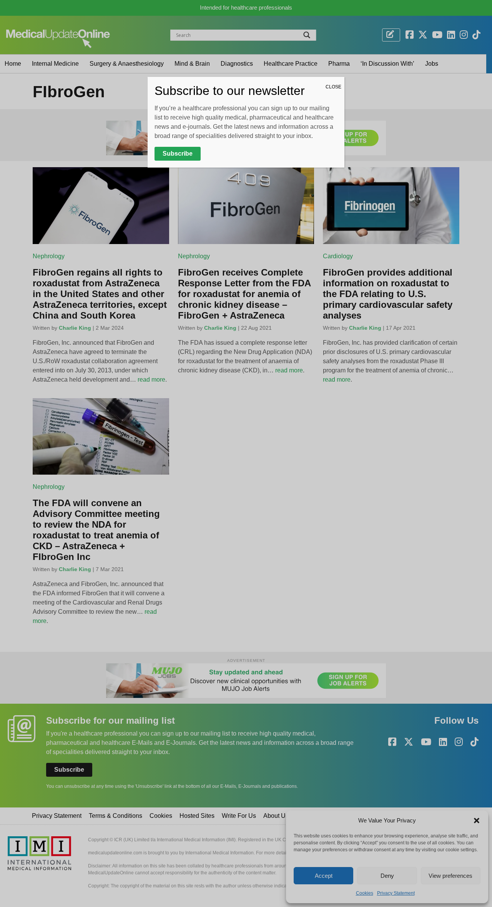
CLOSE (333, 87)
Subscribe (178, 153)
